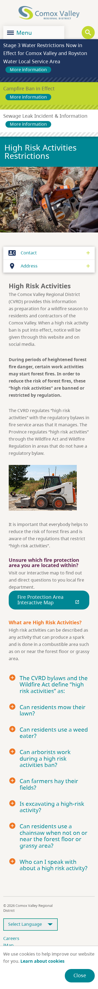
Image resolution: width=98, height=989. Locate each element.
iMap (8, 945)
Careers (11, 938)
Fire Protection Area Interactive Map (48, 600)
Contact (22, 253)
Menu (23, 32)
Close (80, 975)
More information (28, 70)
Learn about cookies (42, 961)
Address (23, 266)
